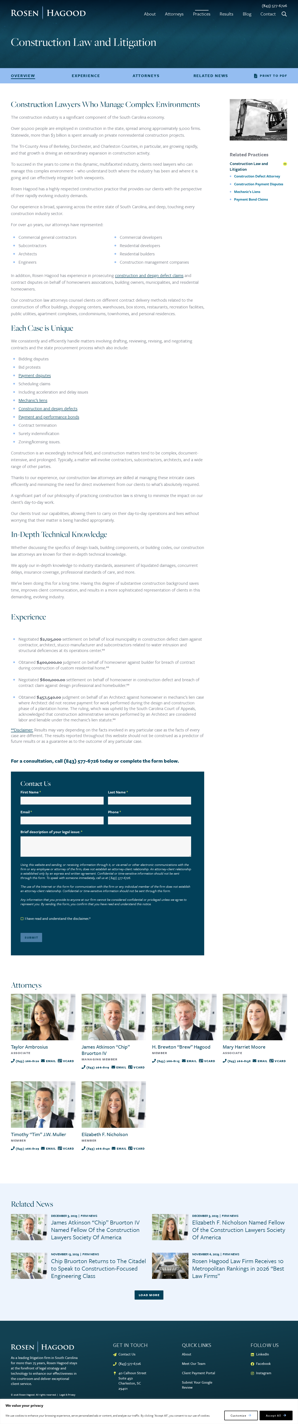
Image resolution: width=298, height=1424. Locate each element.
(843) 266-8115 (168, 1061)
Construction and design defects (48, 408)
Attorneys (174, 13)
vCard (68, 1061)
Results (226, 13)
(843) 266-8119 (98, 1067)
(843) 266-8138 (239, 1061)
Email (26, 812)
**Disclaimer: (22, 730)
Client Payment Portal (198, 1373)
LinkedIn (262, 1354)
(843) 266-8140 (98, 1148)
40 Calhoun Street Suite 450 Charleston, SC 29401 (132, 1381)
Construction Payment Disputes (258, 184)
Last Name (118, 792)
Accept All (273, 1415)
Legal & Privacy (67, 1394)
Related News (211, 75)
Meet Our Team (193, 1363)
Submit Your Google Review (197, 1385)
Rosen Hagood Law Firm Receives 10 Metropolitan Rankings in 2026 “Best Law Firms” (238, 1268)
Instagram (263, 1373)
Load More (149, 1295)
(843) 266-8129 (27, 1148)
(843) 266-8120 (27, 1061)
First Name (31, 792)
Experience (86, 75)
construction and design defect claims (149, 275)
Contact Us (126, 1354)
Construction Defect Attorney (257, 176)
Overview (23, 75)
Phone (114, 812)
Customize (239, 1415)
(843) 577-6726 (274, 5)
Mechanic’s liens (33, 400)
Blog (247, 13)
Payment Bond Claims (251, 199)
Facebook (263, 1363)
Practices (202, 13)
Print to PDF (273, 75)
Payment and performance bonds (49, 417)
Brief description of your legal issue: (51, 832)
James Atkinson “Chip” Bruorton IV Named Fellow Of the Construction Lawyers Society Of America (95, 1229)
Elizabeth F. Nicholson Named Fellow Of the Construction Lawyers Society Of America (238, 1229)
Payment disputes (35, 375)
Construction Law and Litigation (249, 166)
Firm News (89, 1215)
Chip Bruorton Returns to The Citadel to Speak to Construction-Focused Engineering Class (98, 1268)
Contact (268, 13)
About (150, 13)
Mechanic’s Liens (247, 191)
